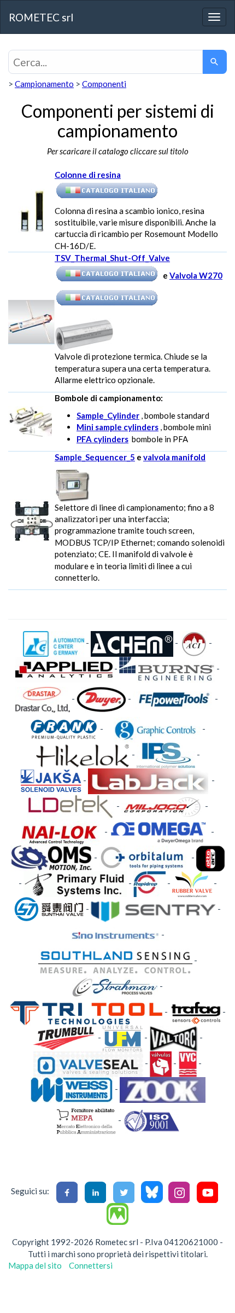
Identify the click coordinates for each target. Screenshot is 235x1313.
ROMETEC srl (41, 17)
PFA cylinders (102, 439)
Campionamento (44, 84)
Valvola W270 (195, 275)
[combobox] (105, 62)
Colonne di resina (88, 175)
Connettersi (91, 1265)
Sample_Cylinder (108, 415)
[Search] (215, 62)
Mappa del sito (35, 1265)
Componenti (104, 84)
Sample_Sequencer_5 (95, 457)
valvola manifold (174, 457)
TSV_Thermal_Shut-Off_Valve (112, 258)
